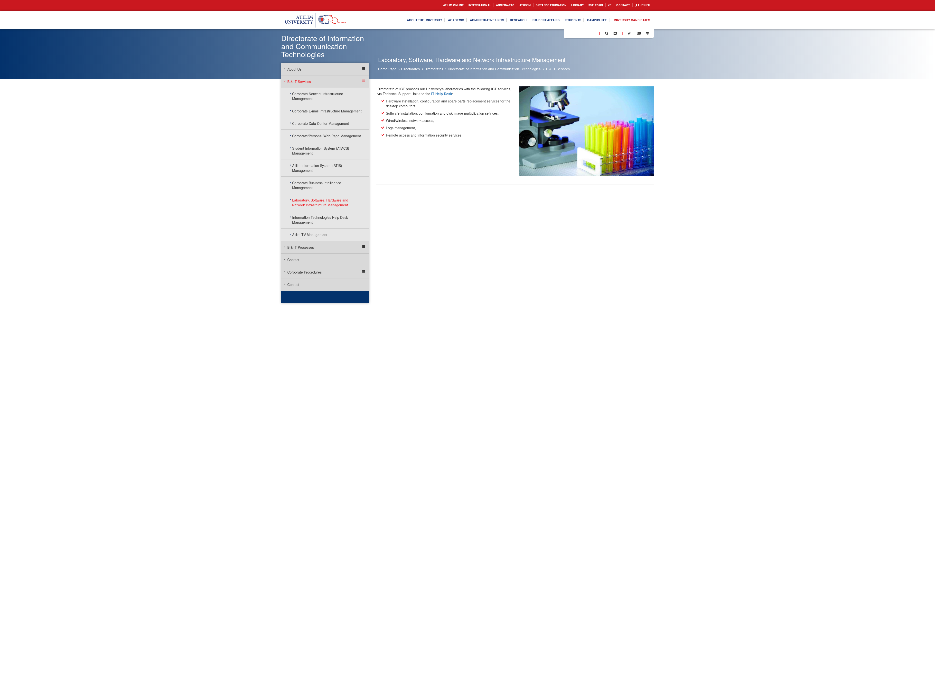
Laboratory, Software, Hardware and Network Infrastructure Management (320, 202)
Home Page (387, 68)
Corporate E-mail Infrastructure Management (327, 111)
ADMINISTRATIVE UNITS (466, 20)
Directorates (410, 68)
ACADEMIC (431, 20)
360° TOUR (589, 5)
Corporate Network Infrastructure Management (317, 96)
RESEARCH (501, 20)
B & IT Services (558, 68)
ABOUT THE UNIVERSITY (395, 20)
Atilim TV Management (309, 234)
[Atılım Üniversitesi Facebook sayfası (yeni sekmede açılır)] (569, 33)
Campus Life (589, 20)
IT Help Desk (441, 93)
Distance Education (539, 5)
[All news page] (638, 33)
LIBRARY (569, 5)
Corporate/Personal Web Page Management (326, 135)
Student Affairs (532, 20)
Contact (619, 5)
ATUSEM (509, 5)
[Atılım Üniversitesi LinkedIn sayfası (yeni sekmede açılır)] (581, 33)
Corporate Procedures (304, 272)
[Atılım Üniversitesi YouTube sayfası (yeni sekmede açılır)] (593, 33)
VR (604, 5)
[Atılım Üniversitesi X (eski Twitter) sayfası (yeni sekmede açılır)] (574, 34)
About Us (294, 69)
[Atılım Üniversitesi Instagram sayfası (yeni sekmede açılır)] (587, 33)
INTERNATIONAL (458, 5)
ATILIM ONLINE (428, 5)
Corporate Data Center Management (320, 123)
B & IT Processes (300, 247)
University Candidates (628, 20)
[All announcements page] (629, 33)
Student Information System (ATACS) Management (320, 151)
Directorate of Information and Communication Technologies (494, 68)
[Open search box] (607, 33)
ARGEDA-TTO (486, 5)
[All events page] (648, 33)
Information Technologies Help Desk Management (320, 220)
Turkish (642, 5)
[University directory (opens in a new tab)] (615, 33)
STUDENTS (563, 20)
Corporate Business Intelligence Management (316, 185)
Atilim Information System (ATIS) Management (317, 168)
